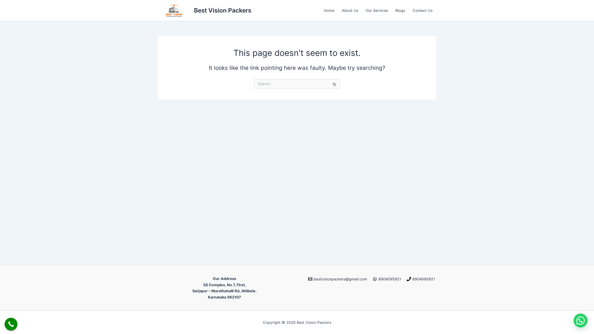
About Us (350, 10)
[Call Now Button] (11, 324)
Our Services (377, 10)
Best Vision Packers (222, 10)
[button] (581, 321)
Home (329, 10)
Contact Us (423, 10)
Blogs (400, 10)
